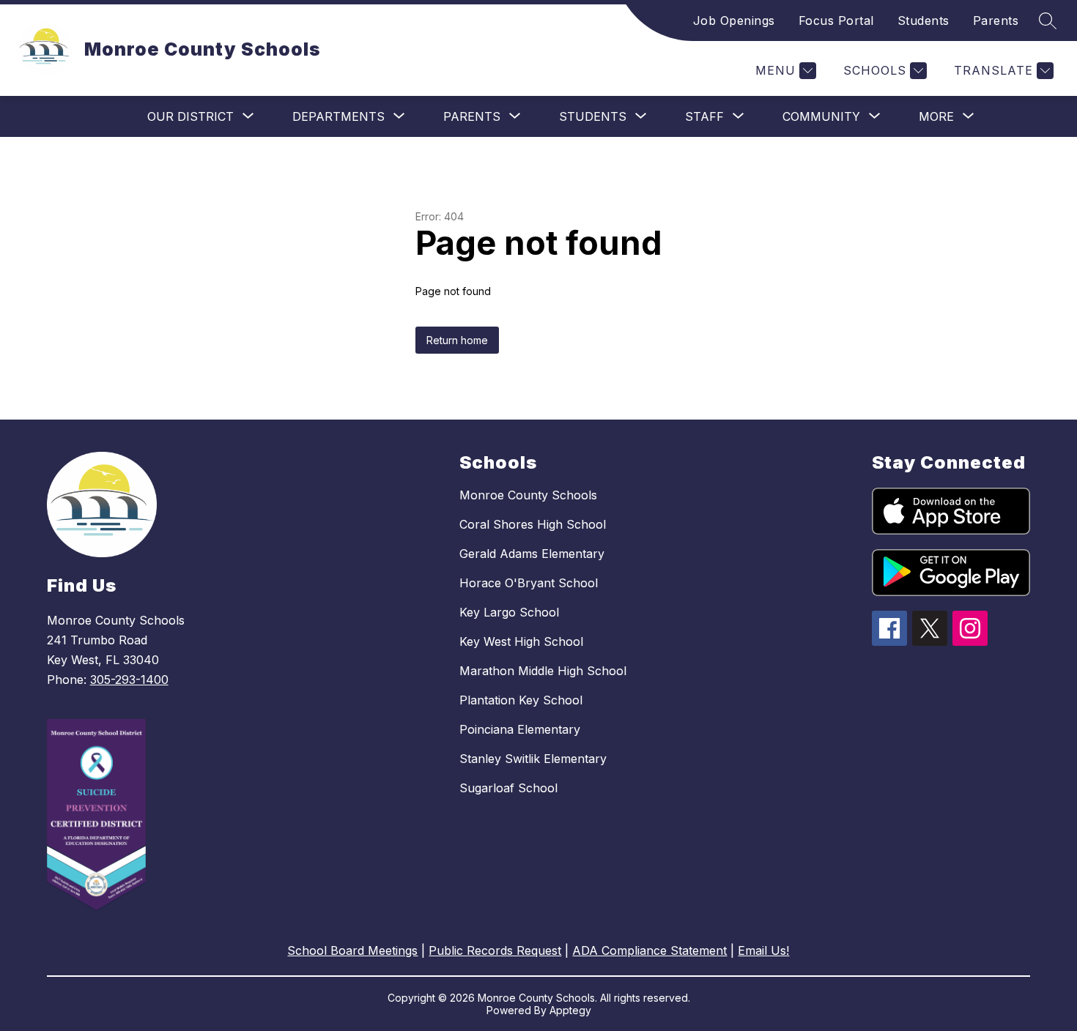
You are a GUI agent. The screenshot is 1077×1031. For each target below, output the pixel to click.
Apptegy (570, 1010)
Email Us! (763, 950)
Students (924, 20)
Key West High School (521, 641)
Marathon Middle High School (542, 670)
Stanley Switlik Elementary (533, 758)
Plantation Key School (520, 700)
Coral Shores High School (532, 524)
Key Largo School (509, 612)
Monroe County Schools (528, 495)
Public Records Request (495, 950)
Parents (996, 20)
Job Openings (734, 20)
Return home (457, 340)
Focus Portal (836, 20)
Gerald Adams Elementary (531, 553)
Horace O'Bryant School (528, 583)
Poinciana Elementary (519, 729)
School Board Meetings (352, 950)
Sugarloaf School (508, 788)
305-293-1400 (129, 679)
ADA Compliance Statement (649, 950)
